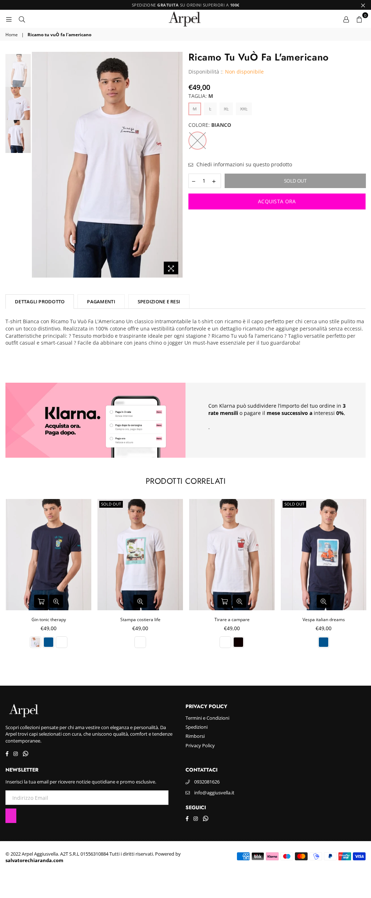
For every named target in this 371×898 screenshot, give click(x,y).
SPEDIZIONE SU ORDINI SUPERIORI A (185, 5)
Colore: (209, 124)
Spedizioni (197, 727)
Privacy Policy (200, 745)
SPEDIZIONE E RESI (159, 301)
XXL (243, 109)
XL (226, 109)
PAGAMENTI (101, 301)
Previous (38, 165)
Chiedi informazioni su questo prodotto (243, 164)
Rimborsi (195, 736)
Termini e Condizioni (207, 718)
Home (11, 35)
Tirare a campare (232, 619)
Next (176, 165)
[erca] (21, 18)
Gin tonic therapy (49, 619)
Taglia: (200, 95)
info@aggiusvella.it (214, 792)
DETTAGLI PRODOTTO (39, 301)
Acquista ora (277, 201)
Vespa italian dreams (324, 619)
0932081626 (207, 781)
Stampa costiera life (140, 619)
